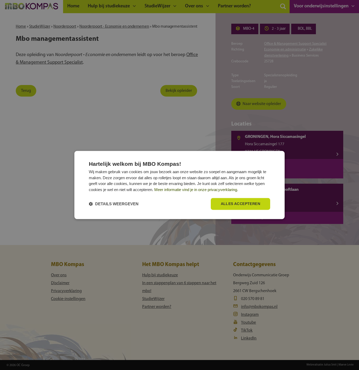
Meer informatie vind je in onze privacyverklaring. (196, 189)
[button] (114, 204)
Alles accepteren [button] (240, 204)
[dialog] (179, 185)
